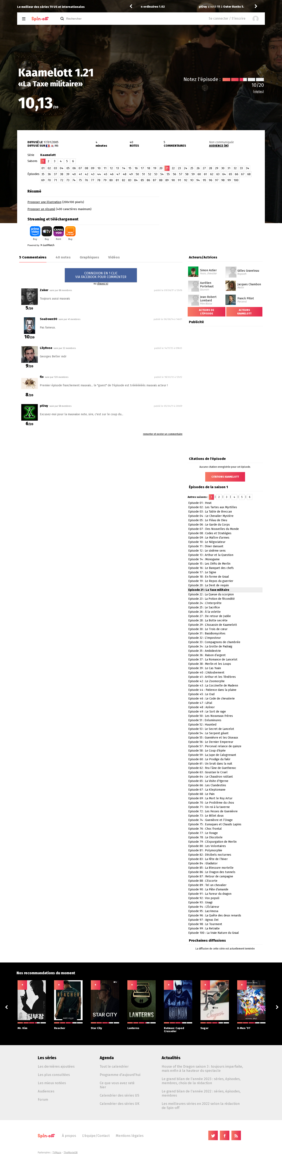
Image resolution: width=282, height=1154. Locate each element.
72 (61, 180)
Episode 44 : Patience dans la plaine (212, 690)
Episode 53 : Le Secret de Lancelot (211, 729)
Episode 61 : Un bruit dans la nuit (210, 763)
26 (198, 168)
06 (74, 168)
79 (105, 180)
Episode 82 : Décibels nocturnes (209, 855)
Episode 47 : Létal (200, 703)
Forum (43, 1099)
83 (129, 180)
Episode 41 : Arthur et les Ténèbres (212, 677)
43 (92, 174)
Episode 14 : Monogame (204, 559)
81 (117, 180)
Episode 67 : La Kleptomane (206, 789)
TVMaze (56, 1152)
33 (241, 168)
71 (55, 180)
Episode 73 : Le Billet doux (206, 815)
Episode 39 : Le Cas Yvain (204, 668)
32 (235, 168)
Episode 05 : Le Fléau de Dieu (207, 520)
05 (68, 168)
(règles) (258, 91)
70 (49, 180)
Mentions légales (129, 1136)
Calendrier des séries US (119, 1095)
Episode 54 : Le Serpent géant (208, 733)
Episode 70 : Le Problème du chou (211, 802)
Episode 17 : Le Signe (202, 572)
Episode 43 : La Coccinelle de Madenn (213, 685)
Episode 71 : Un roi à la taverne (209, 807)
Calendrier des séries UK (119, 1104)
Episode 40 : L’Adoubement (206, 672)
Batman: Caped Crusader (174, 1030)
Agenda (107, 1057)
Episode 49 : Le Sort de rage (207, 711)
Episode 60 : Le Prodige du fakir (209, 759)
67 (242, 174)
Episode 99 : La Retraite (204, 928)
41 (80, 174)
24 (185, 168)
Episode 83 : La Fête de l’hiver (208, 859)
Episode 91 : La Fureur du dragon (209, 894)
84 (136, 180)
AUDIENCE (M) (219, 146)
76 (86, 180)
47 (118, 174)
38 (61, 174)
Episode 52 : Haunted (202, 724)
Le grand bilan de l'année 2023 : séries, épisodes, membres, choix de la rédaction (201, 1081)
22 (173, 168)
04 (61, 168)
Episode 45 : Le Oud (201, 694)
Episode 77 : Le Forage (203, 833)
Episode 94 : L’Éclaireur (203, 907)
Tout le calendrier (114, 1066)
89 (167, 180)
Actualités (171, 1057)
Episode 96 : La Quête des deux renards (214, 915)
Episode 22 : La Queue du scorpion (211, 594)
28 (210, 168)
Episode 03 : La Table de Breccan (210, 511)
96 (210, 180)
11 (105, 168)
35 (42, 174)
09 (92, 168)
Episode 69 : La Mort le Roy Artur (210, 798)
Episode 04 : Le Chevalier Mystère (210, 516)
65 (230, 174)
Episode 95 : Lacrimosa (203, 911)
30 (222, 168)
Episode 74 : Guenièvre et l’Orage (210, 820)
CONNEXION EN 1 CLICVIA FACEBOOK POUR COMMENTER (100, 275)
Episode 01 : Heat (200, 503)
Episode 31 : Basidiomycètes (206, 633)
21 (167, 168)
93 (191, 180)
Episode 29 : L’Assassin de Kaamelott (212, 625)
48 (124, 174)
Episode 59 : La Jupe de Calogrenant (212, 755)
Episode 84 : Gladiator (203, 863)
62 (211, 174)
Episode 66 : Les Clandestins (207, 785)
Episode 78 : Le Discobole (205, 837)
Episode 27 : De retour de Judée (209, 616)
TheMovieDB (71, 1152)
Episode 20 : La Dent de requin (208, 585)
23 (179, 168)
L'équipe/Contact (96, 1136)
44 (99, 174)
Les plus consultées (54, 1075)
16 (136, 168)
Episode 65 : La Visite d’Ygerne (208, 781)
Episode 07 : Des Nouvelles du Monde (213, 529)
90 (173, 180)
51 (143, 174)
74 (74, 180)
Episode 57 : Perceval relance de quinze (214, 746)
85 (142, 180)
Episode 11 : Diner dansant (205, 546)
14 (123, 168)
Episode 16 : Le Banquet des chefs (211, 568)
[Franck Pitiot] (230, 296)
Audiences (46, 1091)
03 (55, 168)
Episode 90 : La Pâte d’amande (208, 889)
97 (216, 180)
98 (223, 180)
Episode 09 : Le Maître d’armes (208, 537)
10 (99, 168)
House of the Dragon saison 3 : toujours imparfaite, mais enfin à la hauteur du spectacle (202, 1068)
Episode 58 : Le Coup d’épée (207, 750)
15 (129, 168)
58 (186, 174)
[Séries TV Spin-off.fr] (40, 19)
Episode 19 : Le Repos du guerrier (210, 581)
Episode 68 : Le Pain (201, 794)
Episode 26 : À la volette (204, 612)
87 (154, 180)
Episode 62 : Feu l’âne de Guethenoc (212, 768)
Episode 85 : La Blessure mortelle (210, 868)
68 (249, 174)
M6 (56, 146)
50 (137, 174)
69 (43, 180)
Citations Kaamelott (225, 476)
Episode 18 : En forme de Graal (208, 576)
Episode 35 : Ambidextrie (204, 651)
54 (162, 174)
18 (148, 168)
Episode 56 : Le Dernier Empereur (210, 742)
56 (174, 174)
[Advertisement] (216, 213)
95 (204, 180)
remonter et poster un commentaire (162, 434)
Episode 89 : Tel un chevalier (207, 885)
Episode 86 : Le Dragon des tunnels (211, 872)
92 (185, 180)
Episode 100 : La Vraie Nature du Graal (213, 933)
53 (155, 174)
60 (199, 174)
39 (67, 174)
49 (131, 174)
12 (111, 168)
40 (74, 174)
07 (80, 168)
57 (180, 174)
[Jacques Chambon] (230, 282)
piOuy (146, 6)
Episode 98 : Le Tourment (205, 924)
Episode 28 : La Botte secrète (207, 620)
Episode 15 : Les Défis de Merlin (209, 563)
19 (154, 168)
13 (117, 168)
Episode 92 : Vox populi (203, 898)
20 (160, 168)
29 (216, 168)
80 (111, 180)
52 (149, 174)
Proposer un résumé (41, 209)
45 (105, 174)
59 (193, 174)
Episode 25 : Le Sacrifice (204, 607)
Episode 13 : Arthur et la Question (210, 555)
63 (217, 174)
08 (86, 168)
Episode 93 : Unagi (200, 902)
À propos (69, 1136)
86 (148, 180)
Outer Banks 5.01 (178, 6)
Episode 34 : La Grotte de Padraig (210, 646)
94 (198, 180)
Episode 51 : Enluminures (204, 720)
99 (229, 180)
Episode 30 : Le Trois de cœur (207, 629)
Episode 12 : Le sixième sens (207, 550)
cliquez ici (102, 283)
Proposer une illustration (44, 202)
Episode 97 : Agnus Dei (203, 920)
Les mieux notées (52, 1083)
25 (191, 168)
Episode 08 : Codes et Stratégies (209, 533)
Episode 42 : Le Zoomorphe (206, 681)
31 (228, 168)
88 (160, 180)
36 (49, 174)
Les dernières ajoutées (56, 1066)
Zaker (44, 290)
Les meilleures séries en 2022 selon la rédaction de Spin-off (201, 1106)
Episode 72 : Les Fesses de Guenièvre (213, 811)
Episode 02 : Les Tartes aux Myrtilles (212, 507)
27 (204, 168)
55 (168, 174)
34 (247, 168)
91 (179, 180)
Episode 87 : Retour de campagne (210, 876)
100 (236, 180)
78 (98, 180)
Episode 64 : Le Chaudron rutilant (210, 776)
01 (43, 168)
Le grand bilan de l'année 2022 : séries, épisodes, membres (201, 1093)
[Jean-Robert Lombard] (193, 296)
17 (142, 168)
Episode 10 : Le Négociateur (206, 542)
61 (205, 174)
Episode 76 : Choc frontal (205, 828)
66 (236, 174)
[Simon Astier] (193, 267)
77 (92, 180)
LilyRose (46, 348)
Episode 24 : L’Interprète (205, 603)
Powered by (33, 245)
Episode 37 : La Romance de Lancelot (212, 659)
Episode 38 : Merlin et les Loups (209, 664)
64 (224, 174)
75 (80, 180)
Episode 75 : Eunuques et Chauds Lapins (214, 824)
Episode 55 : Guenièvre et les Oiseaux (213, 737)
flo (42, 377)
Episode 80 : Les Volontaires (207, 846)
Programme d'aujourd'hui (120, 1075)
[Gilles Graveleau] (231, 267)
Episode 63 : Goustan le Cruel (207, 772)
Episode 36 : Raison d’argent (207, 655)
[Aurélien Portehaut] (193, 282)
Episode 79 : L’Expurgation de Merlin (212, 841)
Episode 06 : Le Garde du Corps (209, 524)
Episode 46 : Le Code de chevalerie (211, 698)
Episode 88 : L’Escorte (202, 881)
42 (86, 174)
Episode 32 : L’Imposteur (204, 638)
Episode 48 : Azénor (201, 707)
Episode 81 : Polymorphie (205, 850)
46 (112, 174)
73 (67, 180)
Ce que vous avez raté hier (117, 1085)
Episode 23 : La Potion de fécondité (211, 599)
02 (49, 168)
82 (123, 180)
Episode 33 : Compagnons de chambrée (214, 642)
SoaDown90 (48, 319)
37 (55, 174)
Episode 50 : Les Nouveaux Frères (210, 716)
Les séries (47, 1057)
